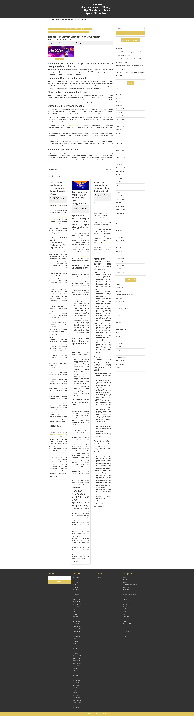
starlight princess (121, 357)
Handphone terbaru (121, 312)
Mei (117, 326)
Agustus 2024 (120, 171)
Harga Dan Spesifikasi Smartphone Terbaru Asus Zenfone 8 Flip (67, 19)
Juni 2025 (119, 136)
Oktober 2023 (120, 206)
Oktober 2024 (120, 164)
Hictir (62, 43)
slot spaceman (73, 125)
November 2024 (120, 161)
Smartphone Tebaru (121, 353)
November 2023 (120, 202)
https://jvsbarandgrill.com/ (59, 434)
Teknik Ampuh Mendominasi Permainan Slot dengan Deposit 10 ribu (57, 188)
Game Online (120, 298)
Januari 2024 (119, 195)
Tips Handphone (120, 360)
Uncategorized (87, 28)
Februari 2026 (120, 108)
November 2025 (120, 119)
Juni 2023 (119, 220)
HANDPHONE (120, 301)
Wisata (118, 367)
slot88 (118, 350)
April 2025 (119, 143)
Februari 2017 (120, 272)
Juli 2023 (118, 216)
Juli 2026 (118, 91)
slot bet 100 (119, 343)
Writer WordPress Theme (92, 714)
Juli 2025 (118, 133)
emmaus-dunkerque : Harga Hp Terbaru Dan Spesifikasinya (97, 9)
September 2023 (120, 209)
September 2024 (120, 168)
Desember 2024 (120, 157)
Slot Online (119, 346)
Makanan (118, 322)
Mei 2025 (118, 140)
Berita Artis (119, 291)
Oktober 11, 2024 (101, 194)
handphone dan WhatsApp (123, 308)
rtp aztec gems (106, 242)
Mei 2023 (118, 223)
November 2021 (120, 265)
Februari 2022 (120, 258)
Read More (53, 476)
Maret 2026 (119, 105)
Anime (118, 284)
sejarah (118, 336)
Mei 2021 (118, 268)
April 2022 (119, 251)
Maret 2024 (119, 188)
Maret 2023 (119, 230)
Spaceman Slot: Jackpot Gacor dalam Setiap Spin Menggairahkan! (79, 198)
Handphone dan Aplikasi (123, 305)
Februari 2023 (120, 234)
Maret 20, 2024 (56, 197)
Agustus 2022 (120, 241)
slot (117, 339)
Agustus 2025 (120, 129)
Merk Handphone (121, 329)
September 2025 (120, 126)
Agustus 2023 (120, 213)
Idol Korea (119, 315)
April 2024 (119, 185)
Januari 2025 (119, 154)
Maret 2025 (119, 147)
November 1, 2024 (79, 207)
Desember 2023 (120, 199)
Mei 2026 (118, 98)
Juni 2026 (119, 95)
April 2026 (119, 101)
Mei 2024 (118, 181)
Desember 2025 (120, 115)
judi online (119, 319)
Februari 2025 (120, 150)
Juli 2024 (118, 174)
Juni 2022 (119, 247)
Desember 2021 (120, 261)
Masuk (99, 577)
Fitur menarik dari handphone (124, 294)
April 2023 (119, 227)
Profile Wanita (120, 333)
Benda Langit (120, 287)
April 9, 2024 (54, 43)
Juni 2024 (119, 178)
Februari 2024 (120, 192)
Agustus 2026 (120, 88)
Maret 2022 (119, 254)
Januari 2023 (119, 237)
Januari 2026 (119, 112)
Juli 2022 (118, 244)
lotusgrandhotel (84, 256)
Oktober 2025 (120, 122)
